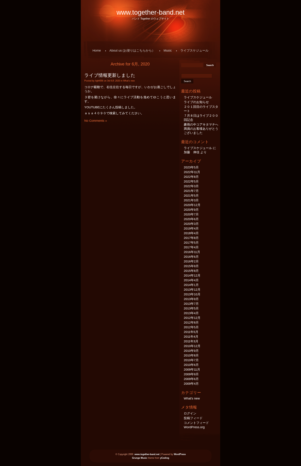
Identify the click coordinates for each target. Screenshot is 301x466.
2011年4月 (191, 336)
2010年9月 (191, 350)
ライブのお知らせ (196, 102)
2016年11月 (192, 252)
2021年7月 (191, 191)
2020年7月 (191, 214)
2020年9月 (191, 209)
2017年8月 (191, 238)
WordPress (180, 454)
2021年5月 (191, 195)
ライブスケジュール (194, 50)
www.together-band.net (151, 12)
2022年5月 (191, 181)
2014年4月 (191, 280)
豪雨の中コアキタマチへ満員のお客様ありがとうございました (201, 129)
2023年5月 (191, 167)
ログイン (190, 413)
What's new (129, 80)
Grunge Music (139, 458)
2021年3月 (191, 200)
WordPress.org (194, 427)
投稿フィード (193, 418)
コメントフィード (196, 423)
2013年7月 (191, 303)
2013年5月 (191, 308)
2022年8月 (191, 176)
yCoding (164, 458)
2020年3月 (191, 224)
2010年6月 (191, 365)
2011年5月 (191, 332)
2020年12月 (192, 205)
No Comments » (95, 120)
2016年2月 (191, 261)
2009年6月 (191, 379)
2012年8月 (191, 322)
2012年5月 (191, 327)
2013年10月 (192, 294)
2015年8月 (191, 271)
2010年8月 (191, 355)
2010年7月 (191, 360)
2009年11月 (192, 369)
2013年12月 (192, 289)
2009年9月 (191, 374)
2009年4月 (191, 383)
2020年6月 (191, 219)
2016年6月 (191, 256)
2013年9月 (191, 299)
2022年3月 (191, 186)
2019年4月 (191, 228)
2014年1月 (191, 285)
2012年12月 (192, 318)
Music (168, 50)
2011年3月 (191, 341)
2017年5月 (191, 242)
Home (96, 50)
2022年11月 (192, 172)
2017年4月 (191, 247)
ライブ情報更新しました (109, 75)
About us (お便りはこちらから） (132, 50)
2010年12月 (192, 346)
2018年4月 (191, 233)
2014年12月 (192, 275)
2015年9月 (191, 266)
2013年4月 (191, 313)
